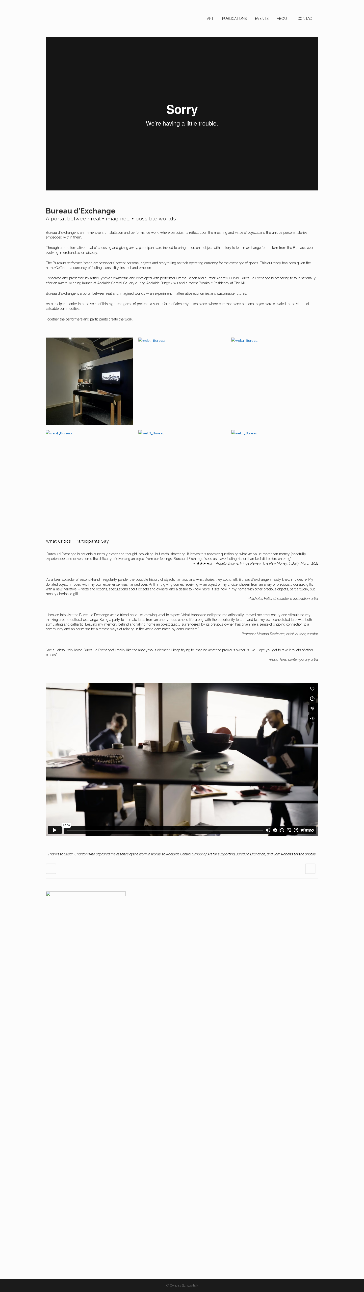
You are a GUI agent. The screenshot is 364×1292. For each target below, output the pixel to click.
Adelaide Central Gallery (115, 283)
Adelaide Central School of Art (189, 854)
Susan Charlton (76, 854)
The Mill (240, 283)
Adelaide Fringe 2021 (162, 283)
